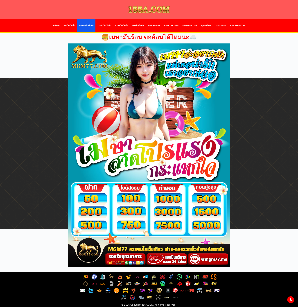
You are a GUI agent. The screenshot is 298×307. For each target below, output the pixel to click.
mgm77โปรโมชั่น (86, 25)
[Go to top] (290, 299)
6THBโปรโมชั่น (121, 25)
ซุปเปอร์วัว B (206, 25)
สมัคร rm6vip (154, 25)
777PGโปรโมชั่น (104, 25)
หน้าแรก (56, 25)
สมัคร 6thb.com (237, 25)
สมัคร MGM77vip (189, 25)
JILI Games (220, 25)
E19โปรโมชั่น (69, 25)
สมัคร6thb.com (171, 25)
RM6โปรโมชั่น (138, 25)
